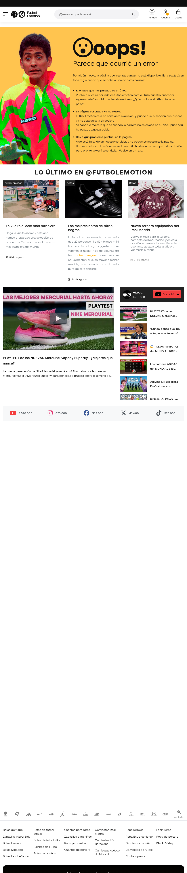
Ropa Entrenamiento (139, 836)
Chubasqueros (136, 856)
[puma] (51, 813)
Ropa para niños (75, 843)
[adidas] (28, 813)
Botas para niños (45, 853)
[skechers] (165, 813)
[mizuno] (142, 813)
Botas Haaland (12, 843)
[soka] (5, 813)
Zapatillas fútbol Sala (16, 836)
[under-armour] (154, 813)
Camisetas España (138, 843)
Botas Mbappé (13, 849)
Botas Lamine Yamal (16, 856)
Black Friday (164, 843)
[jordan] (62, 813)
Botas (70, 183)
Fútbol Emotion (13, 183)
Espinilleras (163, 829)
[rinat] (119, 813)
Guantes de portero (77, 849)
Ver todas (179, 817)
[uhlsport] (131, 813)
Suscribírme (171, 294)
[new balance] (97, 813)
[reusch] (108, 813)
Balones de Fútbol (45, 846)
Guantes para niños (77, 829)
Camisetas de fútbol (139, 849)
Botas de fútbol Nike (47, 840)
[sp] (17, 813)
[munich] (85, 813)
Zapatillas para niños (78, 836)
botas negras (86, 255)
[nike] (40, 813)
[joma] (74, 813)
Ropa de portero (167, 836)
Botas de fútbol (13, 829)
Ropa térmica (135, 829)
